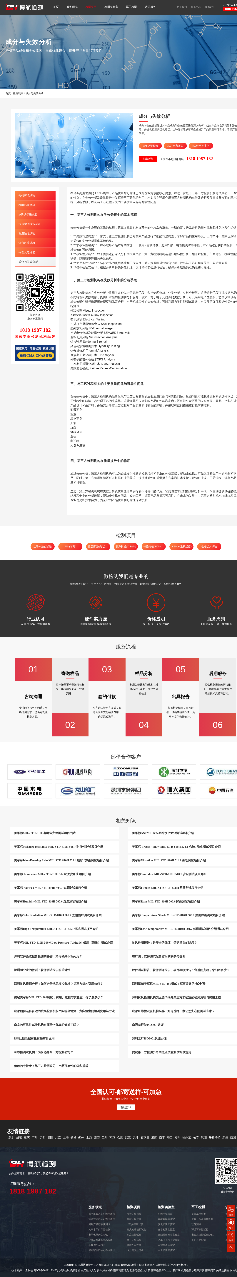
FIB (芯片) (70, 546)
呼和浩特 (215, 1137)
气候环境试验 (27, 195)
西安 (97, 1137)
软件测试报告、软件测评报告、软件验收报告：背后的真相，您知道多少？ (181, 970)
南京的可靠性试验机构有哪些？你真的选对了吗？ (46, 1024)
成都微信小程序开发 (192, 1270)
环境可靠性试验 (199, 1229)
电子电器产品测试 (98, 1234)
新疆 (225, 1137)
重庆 (27, 1137)
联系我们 (210, 7)
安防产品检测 (198, 1239)
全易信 (29, 1270)
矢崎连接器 (222, 1270)
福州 (178, 1137)
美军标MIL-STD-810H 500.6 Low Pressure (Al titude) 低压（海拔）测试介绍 (63, 942)
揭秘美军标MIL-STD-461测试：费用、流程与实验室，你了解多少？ (58, 997)
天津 (136, 1137)
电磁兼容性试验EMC (202, 1234)
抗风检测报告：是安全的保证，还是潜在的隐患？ (164, 942)
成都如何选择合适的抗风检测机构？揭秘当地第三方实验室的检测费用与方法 (64, 1011)
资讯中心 (196, 7)
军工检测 (131, 6)
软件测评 (196, 1224)
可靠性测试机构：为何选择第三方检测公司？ (43, 1052)
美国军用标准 (198, 1214)
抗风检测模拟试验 (30, 224)
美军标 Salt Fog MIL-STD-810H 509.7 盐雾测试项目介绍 (50, 887)
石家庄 (145, 1137)
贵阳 (50, 1137)
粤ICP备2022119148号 (46, 1270)
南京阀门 (210, 1270)
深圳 (11, 1137)
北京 (58, 1137)
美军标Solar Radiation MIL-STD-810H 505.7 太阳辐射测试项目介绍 (58, 915)
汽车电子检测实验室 (169, 1239)
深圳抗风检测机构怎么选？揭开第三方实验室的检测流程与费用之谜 (176, 997)
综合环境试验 (27, 242)
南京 (112, 1137)
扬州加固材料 (105, 1270)
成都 (19, 1137)
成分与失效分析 (35, 93)
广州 (35, 1137)
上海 (66, 1137)
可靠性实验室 (165, 1214)
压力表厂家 (173, 1270)
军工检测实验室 (166, 1250)
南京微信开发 (159, 1270)
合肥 (120, 1137)
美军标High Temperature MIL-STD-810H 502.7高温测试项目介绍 (56, 928)
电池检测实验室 (166, 1245)
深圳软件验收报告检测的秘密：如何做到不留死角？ (48, 956)
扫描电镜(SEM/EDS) (154, 546)
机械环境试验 (27, 205)
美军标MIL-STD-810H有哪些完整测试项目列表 (45, 833)
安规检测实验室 (166, 1224)
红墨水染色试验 (43, 546)
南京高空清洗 (121, 1270)
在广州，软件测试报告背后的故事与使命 (158, 956)
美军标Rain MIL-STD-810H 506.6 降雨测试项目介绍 (166, 901)
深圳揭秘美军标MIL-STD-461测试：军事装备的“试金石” (169, 983)
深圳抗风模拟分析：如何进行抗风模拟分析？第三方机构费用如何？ (58, 983)
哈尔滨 (186, 1137)
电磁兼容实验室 (166, 1219)
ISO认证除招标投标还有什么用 (34, 1038)
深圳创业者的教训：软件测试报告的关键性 (42, 970)
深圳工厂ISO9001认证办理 (149, 1038)
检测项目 (90, 6)
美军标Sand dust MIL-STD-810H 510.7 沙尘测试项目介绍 (169, 874)
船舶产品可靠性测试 (99, 1224)
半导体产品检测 (97, 1245)
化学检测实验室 (166, 1229)
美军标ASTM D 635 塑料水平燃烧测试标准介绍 (163, 833)
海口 (170, 1137)
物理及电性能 (27, 252)
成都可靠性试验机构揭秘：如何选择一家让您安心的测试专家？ (173, 1011)
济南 (154, 1137)
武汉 (128, 1137)
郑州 (81, 1137)
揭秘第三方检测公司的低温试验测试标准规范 (161, 1052)
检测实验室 (111, 6)
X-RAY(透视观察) (181, 546)
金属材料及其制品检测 (101, 1239)
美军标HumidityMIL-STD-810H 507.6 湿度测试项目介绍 (50, 901)
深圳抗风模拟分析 (69, 1270)
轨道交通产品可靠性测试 (102, 1219)
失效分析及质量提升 (202, 1219)
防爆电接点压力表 (140, 1270)
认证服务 (150, 6)
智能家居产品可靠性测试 (102, 1250)
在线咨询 (148, 158)
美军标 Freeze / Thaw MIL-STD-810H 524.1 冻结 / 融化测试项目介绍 (176, 846)
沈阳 (204, 1137)
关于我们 (181, 7)
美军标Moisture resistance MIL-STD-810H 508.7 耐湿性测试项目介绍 (58, 846)
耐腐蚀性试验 (27, 233)
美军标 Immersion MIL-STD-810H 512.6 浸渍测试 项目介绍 (52, 874)
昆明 (42, 1137)
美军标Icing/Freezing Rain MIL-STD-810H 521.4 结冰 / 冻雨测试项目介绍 (61, 860)
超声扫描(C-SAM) (126, 546)
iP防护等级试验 (28, 214)
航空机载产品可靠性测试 (102, 1214)
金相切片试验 (209, 546)
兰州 (105, 1137)
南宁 (162, 1137)
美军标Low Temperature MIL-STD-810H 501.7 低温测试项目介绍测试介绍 (180, 928)
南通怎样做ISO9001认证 (148, 1024)
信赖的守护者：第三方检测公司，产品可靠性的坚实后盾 (51, 1065)
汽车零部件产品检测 (99, 1229)
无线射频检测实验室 (169, 1234)
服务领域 (72, 6)
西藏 (233, 1137)
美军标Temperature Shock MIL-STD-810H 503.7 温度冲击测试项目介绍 (178, 915)
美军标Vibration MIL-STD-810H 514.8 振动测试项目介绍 (169, 860)
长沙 (73, 1137)
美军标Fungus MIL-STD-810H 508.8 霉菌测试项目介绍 (167, 887)
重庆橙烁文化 (88, 1270)
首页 (56, 6)
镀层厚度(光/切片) (98, 546)
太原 (89, 1137)
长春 (196, 1137)
